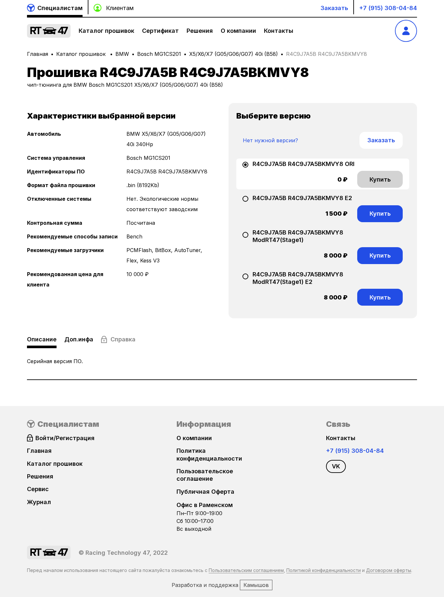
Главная (37, 54)
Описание (42, 339)
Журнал (39, 502)
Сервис (38, 489)
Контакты (278, 30)
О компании (238, 30)
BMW (122, 54)
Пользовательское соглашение (204, 475)
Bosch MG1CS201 (159, 54)
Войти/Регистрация (65, 438)
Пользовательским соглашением (246, 570)
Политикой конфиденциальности (323, 570)
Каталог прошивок (106, 30)
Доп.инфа (78, 339)
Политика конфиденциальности (209, 454)
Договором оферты (388, 570)
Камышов (256, 585)
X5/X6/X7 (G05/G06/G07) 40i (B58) (233, 54)
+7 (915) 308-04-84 (388, 8)
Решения (200, 30)
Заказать (334, 8)
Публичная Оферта (205, 491)
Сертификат (160, 30)
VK (336, 466)
